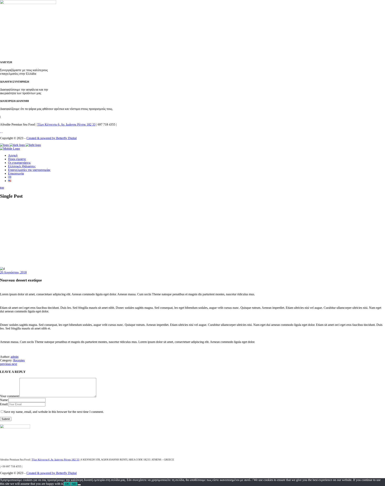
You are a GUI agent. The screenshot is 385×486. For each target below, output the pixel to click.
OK (67, 483)
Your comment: (9, 396)
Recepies (19, 360)
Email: (4, 404)
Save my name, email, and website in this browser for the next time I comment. (54, 411)
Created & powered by (41, 138)
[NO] (79, 484)
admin (14, 356)
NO (74, 483)
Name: (4, 400)
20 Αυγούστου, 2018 (13, 272)
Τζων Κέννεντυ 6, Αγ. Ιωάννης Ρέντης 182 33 (66, 124)
